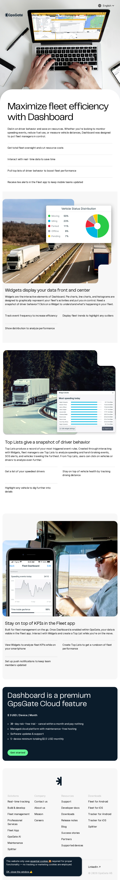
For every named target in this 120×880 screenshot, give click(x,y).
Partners (66, 839)
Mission (38, 814)
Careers (39, 820)
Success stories (70, 832)
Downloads (67, 814)
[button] (18, 752)
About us (39, 807)
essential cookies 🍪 (40, 861)
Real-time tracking (19, 801)
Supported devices (72, 845)
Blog (63, 826)
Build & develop (16, 807)
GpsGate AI (14, 836)
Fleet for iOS (95, 807)
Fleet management (18, 814)
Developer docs (70, 807)
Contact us (40, 801)
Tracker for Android (99, 814)
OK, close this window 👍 (19, 871)
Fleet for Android (98, 801)
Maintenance (15, 842)
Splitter (12, 849)
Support (66, 801)
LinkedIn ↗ (94, 866)
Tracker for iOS (97, 820)
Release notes (69, 820)
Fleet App (13, 830)
